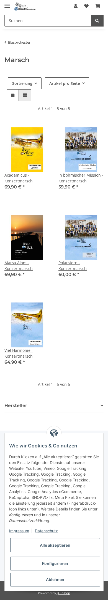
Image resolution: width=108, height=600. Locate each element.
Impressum (19, 530)
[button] (75, 6)
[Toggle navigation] (7, 3)
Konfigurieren (55, 563)
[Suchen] (97, 21)
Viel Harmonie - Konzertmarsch (18, 353)
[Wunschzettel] (86, 6)
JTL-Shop (63, 593)
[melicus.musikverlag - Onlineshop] (24, 6)
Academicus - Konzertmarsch (18, 178)
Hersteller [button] (15, 405)
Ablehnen (55, 579)
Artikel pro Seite (64, 83)
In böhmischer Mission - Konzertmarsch (80, 178)
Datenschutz (46, 530)
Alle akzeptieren (55, 545)
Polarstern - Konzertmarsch (72, 265)
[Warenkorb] (98, 6)
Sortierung (22, 83)
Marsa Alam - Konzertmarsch (18, 265)
